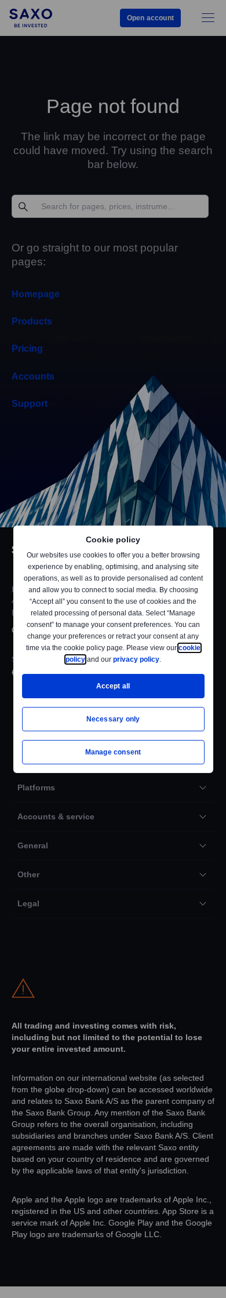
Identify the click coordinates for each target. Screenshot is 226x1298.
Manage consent (113, 752)
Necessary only (113, 718)
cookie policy (89, 659)
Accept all (113, 685)
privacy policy (163, 659)
